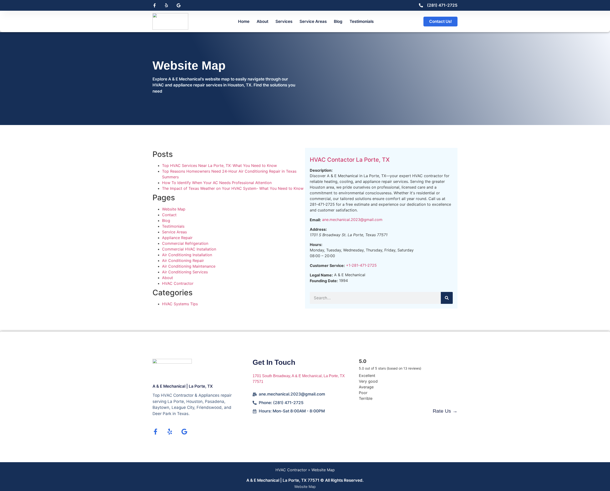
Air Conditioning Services (185, 272)
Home (243, 21)
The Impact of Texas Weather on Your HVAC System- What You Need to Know (233, 188)
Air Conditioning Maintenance (188, 266)
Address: (318, 229)
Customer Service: (327, 265)
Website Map (173, 209)
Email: (315, 220)
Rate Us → (445, 411)
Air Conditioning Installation (187, 254)
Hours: (316, 244)
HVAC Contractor (177, 283)
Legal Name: (321, 275)
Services (283, 21)
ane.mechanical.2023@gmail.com (352, 219)
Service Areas (313, 21)
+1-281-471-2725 (361, 265)
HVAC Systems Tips (180, 303)
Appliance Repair (177, 237)
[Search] (447, 298)
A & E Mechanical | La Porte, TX (182, 386)
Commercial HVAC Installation (189, 249)
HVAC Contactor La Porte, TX (350, 159)
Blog (338, 21)
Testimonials (362, 21)
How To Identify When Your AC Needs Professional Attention (217, 182)
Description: (321, 170)
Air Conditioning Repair (183, 260)
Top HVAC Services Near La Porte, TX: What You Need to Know (219, 165)
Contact (169, 214)
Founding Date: (324, 281)
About (262, 21)
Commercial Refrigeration (185, 243)
